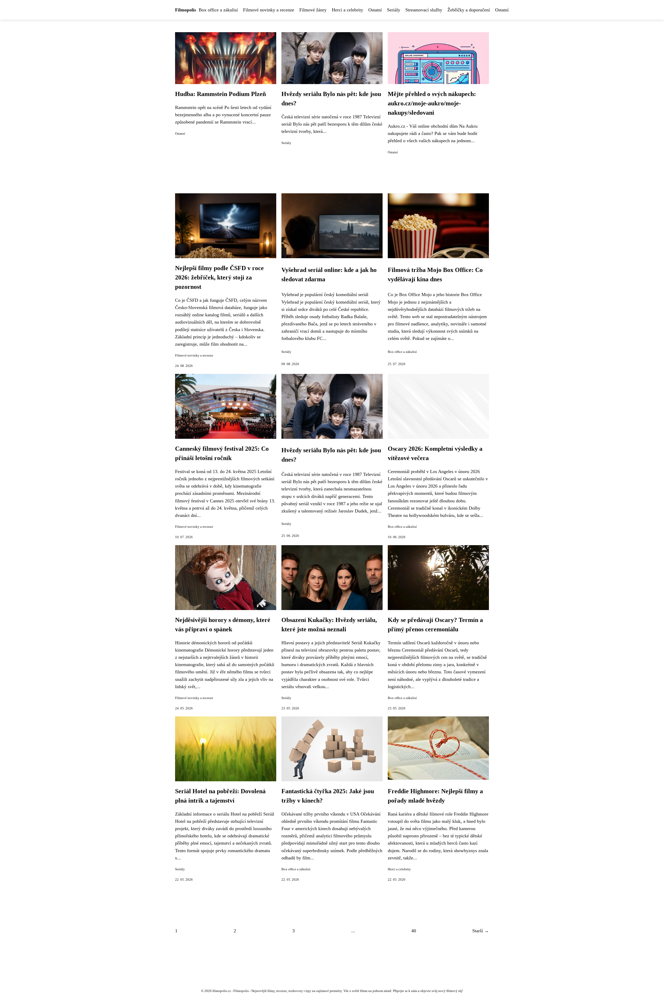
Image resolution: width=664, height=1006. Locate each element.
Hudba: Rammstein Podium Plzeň (220, 94)
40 (413, 930)
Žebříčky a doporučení (468, 9)
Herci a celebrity (347, 9)
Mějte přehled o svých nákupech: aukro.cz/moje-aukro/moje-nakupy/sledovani (432, 103)
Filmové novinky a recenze (268, 9)
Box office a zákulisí (218, 9)
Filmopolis (185, 9)
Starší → (480, 930)
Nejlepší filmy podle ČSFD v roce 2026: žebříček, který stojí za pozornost (219, 277)
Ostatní (375, 9)
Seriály (393, 9)
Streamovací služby (423, 9)
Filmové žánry (313, 9)
